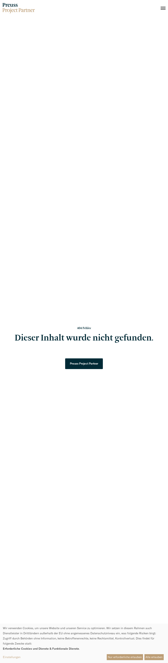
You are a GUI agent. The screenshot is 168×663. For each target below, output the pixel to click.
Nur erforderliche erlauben (125, 657)
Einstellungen (11, 657)
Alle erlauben (153, 657)
